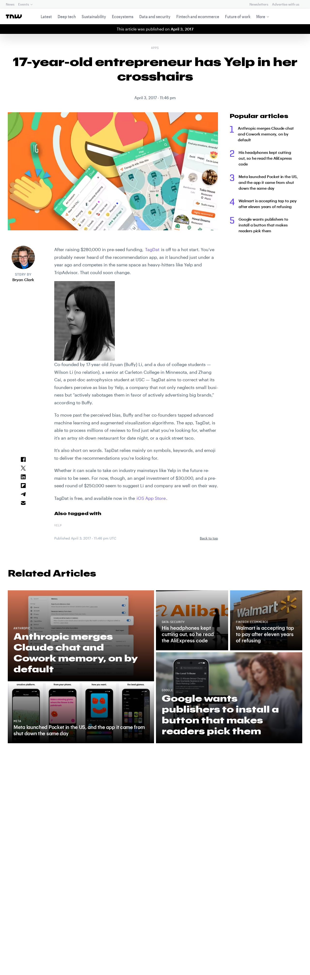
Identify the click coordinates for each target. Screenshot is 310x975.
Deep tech (67, 16)
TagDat (152, 249)
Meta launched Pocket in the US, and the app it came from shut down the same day (268, 182)
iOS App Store (151, 498)
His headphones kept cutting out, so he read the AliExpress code (265, 158)
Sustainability (94, 16)
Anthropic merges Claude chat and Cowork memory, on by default (266, 134)
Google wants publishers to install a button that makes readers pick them (263, 225)
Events (23, 4)
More (260, 16)
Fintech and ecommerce (197, 16)
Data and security (154, 16)
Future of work (237, 16)
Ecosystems (122, 16)
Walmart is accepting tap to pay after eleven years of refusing (268, 203)
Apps (155, 48)
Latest (46, 16)
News (10, 4)
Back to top (209, 538)
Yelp (58, 525)
